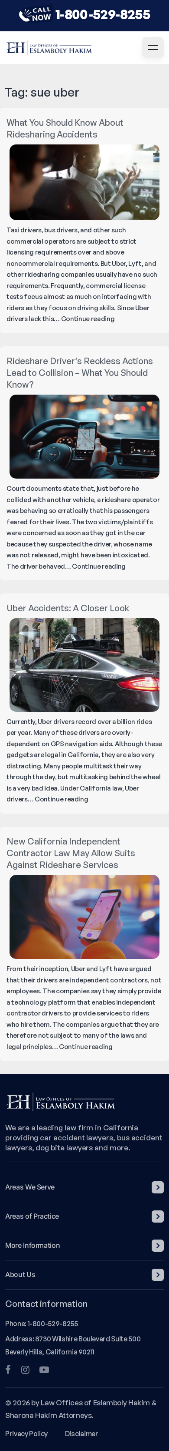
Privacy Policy (26, 1433)
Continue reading (88, 319)
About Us (20, 1274)
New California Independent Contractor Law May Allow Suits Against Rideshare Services (70, 853)
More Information (32, 1245)
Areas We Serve (30, 1187)
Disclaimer (81, 1433)
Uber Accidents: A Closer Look (67, 608)
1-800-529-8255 (102, 14)
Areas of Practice (32, 1216)
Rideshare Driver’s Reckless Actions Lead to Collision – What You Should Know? (79, 372)
